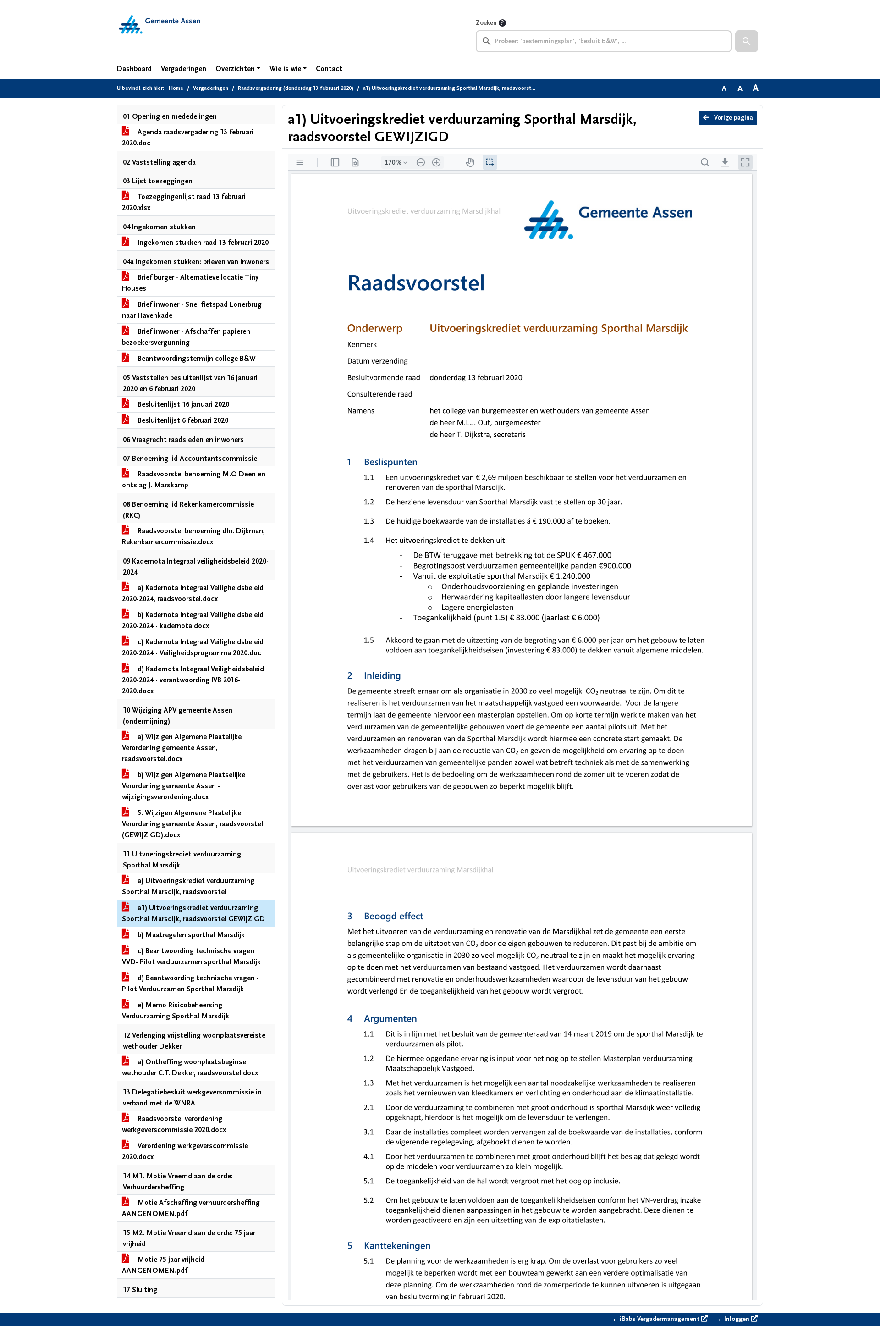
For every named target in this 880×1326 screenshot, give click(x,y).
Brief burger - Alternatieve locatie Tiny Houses (190, 283)
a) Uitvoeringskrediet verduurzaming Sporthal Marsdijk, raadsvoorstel (188, 886)
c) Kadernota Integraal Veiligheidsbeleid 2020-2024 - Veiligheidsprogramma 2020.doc (193, 647)
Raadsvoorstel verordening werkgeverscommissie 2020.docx (174, 1124)
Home (176, 88)
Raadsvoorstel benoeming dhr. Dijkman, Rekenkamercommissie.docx (193, 536)
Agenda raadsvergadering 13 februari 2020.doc (187, 137)
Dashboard (134, 69)
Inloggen (736, 1319)
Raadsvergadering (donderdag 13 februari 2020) (295, 88)
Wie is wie (285, 69)
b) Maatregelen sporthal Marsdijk (190, 935)
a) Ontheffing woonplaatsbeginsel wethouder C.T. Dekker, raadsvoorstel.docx (190, 1067)
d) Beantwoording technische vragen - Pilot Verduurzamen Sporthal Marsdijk (190, 983)
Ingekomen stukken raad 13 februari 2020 (202, 242)
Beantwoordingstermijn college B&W (196, 358)
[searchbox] (604, 41)
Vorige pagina (732, 118)
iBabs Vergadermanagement (659, 1319)
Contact (329, 69)
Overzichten (235, 69)
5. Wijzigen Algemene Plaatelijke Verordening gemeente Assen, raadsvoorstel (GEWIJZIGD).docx (192, 824)
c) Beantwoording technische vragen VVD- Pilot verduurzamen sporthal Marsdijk (191, 956)
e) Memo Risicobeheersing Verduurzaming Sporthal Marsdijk (175, 1010)
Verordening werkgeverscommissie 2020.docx (185, 1151)
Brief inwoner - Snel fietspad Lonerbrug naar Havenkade (192, 310)
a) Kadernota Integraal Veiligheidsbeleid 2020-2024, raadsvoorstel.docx (193, 593)
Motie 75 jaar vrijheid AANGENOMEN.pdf (163, 1265)
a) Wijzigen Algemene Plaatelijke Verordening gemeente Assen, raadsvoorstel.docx (182, 748)
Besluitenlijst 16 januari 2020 (182, 404)
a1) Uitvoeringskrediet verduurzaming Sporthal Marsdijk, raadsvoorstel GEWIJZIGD (193, 913)
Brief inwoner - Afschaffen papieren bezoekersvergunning (186, 337)
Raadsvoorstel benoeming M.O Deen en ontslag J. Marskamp (193, 479)
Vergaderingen (183, 69)
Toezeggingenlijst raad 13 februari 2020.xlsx (184, 202)
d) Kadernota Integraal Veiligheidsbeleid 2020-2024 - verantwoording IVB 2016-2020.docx (193, 680)
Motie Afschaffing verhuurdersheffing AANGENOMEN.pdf (191, 1208)
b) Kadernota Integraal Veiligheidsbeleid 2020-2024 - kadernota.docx (193, 620)
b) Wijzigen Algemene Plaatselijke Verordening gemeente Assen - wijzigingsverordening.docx (183, 786)
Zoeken (486, 23)
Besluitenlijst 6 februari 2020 (182, 420)
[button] (746, 41)
